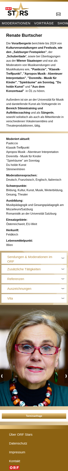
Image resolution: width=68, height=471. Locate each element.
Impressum (17, 452)
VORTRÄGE (44, 23)
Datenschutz (18, 443)
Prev (2, 376)
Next (66, 376)
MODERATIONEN (16, 23)
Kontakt (14, 461)
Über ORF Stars (20, 434)
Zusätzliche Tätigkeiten (24, 269)
